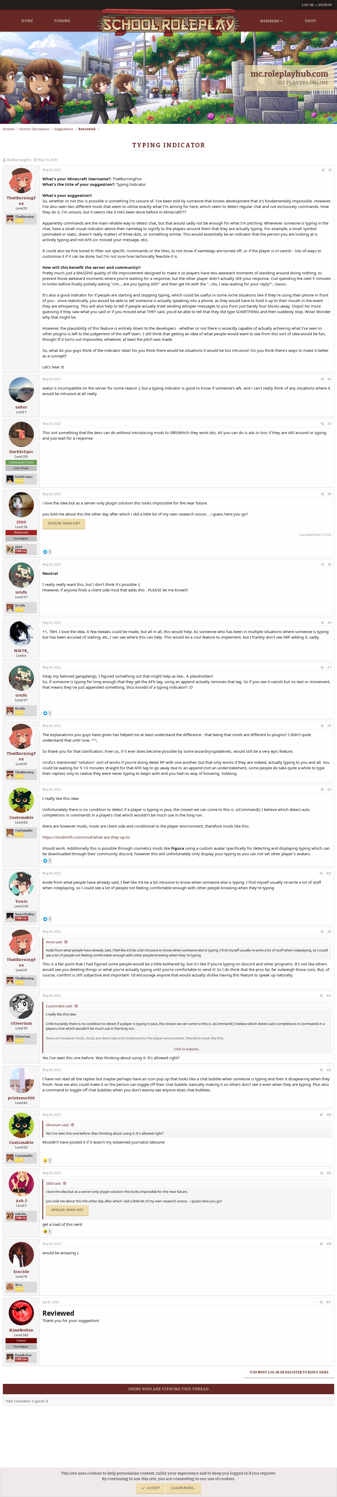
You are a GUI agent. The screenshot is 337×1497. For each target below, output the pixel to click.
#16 (328, 1244)
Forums (62, 21)
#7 (329, 667)
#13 (328, 1070)
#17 (328, 1302)
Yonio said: (54, 942)
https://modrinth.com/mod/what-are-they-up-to (86, 837)
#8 (329, 726)
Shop (310, 21)
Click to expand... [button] (187, 1049)
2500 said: (53, 1183)
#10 (328, 873)
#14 (328, 1115)
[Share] (323, 170)
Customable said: (59, 1006)
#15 (329, 1173)
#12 (328, 996)
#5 (329, 564)
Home (27, 21)
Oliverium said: (57, 1124)
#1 (329, 170)
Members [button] (269, 21)
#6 (329, 623)
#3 (329, 424)
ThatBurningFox (18, 160)
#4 (329, 494)
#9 (329, 789)
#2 (329, 379)
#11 (329, 932)
